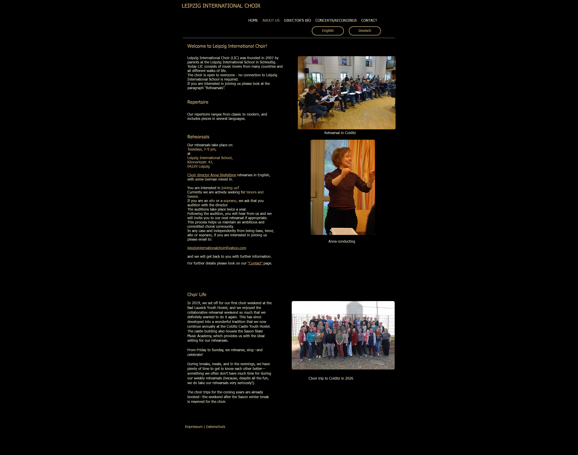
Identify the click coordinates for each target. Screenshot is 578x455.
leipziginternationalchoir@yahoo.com (216, 248)
